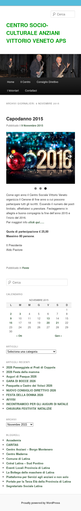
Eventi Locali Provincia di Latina (28, 468)
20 (48, 323)
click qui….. (36, 222)
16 (10, 323)
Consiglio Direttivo (47, 82)
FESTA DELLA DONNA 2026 (24, 395)
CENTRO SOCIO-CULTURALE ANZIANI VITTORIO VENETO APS (36, 32)
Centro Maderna (16, 454)
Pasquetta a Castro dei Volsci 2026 (29, 385)
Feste (25, 268)
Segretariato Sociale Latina (24, 486)
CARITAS (12, 445)
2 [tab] (40, 188)
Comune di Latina (18, 459)
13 (48, 318)
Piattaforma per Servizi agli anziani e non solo (37, 477)
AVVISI (11, 399)
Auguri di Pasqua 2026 (21, 376)
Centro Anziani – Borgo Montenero (29, 449)
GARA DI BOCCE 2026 (21, 381)
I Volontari (13, 90)
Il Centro (25, 82)
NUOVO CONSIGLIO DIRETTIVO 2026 (31, 390)
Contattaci (31, 90)
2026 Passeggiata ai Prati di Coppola (30, 367)
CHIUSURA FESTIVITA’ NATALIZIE (29, 408)
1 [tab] (35, 188)
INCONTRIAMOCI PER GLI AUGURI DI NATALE (37, 404)
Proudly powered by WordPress (40, 503)
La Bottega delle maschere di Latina (30, 472)
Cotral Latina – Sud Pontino (24, 463)
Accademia (13, 440)
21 (57, 323)
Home (10, 82)
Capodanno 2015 (24, 118)
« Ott (19, 336)
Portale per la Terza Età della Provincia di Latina (38, 481)
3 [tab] (45, 188)
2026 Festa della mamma (22, 372)
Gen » (58, 336)
